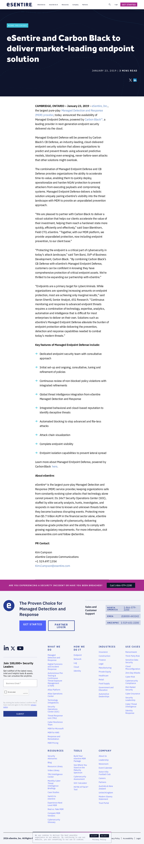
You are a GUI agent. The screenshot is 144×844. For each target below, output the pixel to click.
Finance (102, 659)
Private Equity (105, 671)
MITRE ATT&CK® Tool (81, 788)
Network (77, 659)
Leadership (104, 760)
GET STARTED (32, 624)
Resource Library (55, 766)
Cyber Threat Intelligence (131, 705)
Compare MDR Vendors (54, 814)
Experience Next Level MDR (55, 803)
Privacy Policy (99, 839)
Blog (50, 762)
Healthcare (103, 675)
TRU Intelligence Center (55, 775)
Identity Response (129, 711)
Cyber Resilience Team (55, 723)
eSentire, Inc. (100, 106)
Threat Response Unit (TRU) (55, 716)
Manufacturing (105, 667)
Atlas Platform (54, 689)
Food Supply (104, 683)
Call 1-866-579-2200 (121, 585)
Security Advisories (52, 757)
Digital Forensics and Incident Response (55, 666)
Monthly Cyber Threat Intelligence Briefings (54, 784)
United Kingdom (106, 792)
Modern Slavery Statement (105, 797)
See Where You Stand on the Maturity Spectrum (80, 769)
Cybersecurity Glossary (54, 820)
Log (75, 663)
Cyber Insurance (132, 693)
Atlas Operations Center (55, 694)
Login (116, 4)
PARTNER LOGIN (61, 626)
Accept (94, 836)
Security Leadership (130, 698)
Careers (102, 778)
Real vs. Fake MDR (56, 809)
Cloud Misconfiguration (132, 667)
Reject (104, 836)
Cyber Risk (130, 676)
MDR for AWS (53, 732)
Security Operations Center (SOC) (53, 709)
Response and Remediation (54, 737)
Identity (77, 670)
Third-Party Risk (132, 656)
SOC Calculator (80, 783)
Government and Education (106, 688)
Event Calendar (105, 767)
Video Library (53, 770)
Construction (104, 656)
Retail (101, 679)
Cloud (76, 667)
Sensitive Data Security (131, 661)
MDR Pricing (53, 743)
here (54, 466)
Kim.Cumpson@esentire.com (52, 566)
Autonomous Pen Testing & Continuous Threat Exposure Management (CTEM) (55, 679)
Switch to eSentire (52, 797)
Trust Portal (104, 803)
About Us (103, 756)
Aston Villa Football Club (105, 772)
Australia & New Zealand (106, 787)
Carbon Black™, (94, 119)
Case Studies (53, 792)
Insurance (103, 652)
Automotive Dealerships (104, 695)
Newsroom (103, 763)
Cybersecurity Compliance (131, 681)
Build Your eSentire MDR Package (80, 758)
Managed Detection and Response (54, 657)
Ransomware (131, 652)
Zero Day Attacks (132, 672)
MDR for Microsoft (56, 728)
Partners (102, 782)
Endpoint (78, 655)
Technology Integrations (53, 701)
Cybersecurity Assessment (80, 777)
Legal (101, 663)
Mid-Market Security (130, 688)
